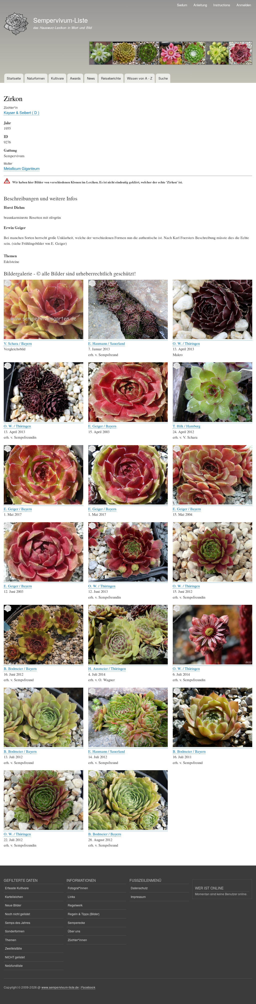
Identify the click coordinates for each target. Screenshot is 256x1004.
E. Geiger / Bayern (102, 425)
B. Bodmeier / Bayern (20, 668)
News (91, 78)
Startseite (14, 78)
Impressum (138, 896)
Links (71, 896)
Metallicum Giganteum (22, 168)
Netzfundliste (14, 965)
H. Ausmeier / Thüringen (107, 668)
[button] (43, 337)
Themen (10, 940)
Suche (163, 78)
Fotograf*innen (78, 888)
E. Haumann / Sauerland (106, 343)
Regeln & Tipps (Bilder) (84, 914)
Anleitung (200, 4)
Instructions (221, 4)
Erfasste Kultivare (17, 888)
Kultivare (57, 78)
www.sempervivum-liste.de (60, 987)
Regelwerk (75, 905)
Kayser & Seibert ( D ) (21, 112)
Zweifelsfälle (13, 948)
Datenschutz (139, 888)
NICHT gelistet (15, 957)
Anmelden (243, 4)
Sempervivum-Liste (60, 19)
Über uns (74, 931)
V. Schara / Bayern (18, 343)
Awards (75, 78)
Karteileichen (14, 896)
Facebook (88, 987)
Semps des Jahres (17, 922)
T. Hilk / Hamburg (186, 425)
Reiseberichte (111, 78)
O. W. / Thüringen (186, 343)
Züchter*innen (77, 940)
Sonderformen (14, 931)
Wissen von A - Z (139, 78)
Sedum (182, 4)
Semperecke (76, 922)
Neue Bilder (13, 905)
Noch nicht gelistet (17, 914)
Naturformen (36, 78)
